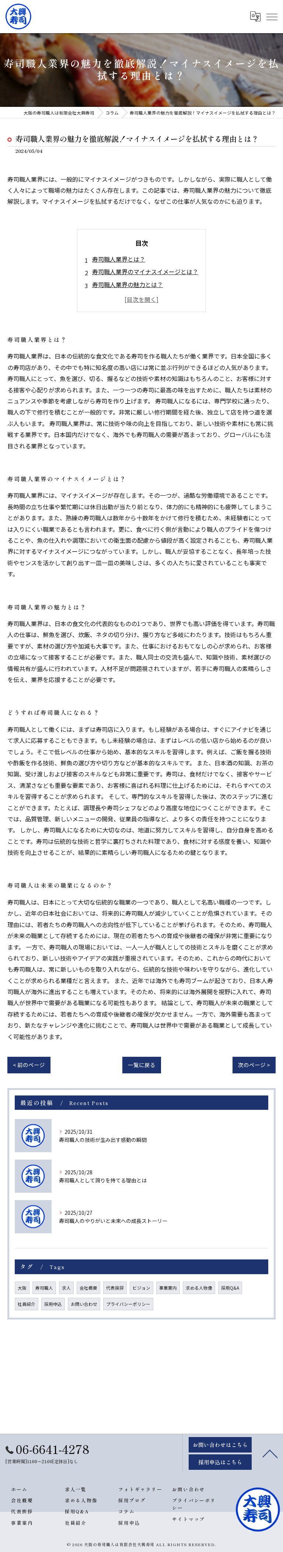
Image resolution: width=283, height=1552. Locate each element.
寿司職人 (44, 1288)
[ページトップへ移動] (270, 1453)
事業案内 (168, 1288)
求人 (66, 1288)
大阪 (22, 1288)
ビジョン (141, 1288)
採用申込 (53, 1304)
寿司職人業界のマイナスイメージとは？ (145, 271)
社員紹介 (26, 1304)
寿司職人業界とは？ (118, 259)
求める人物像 (199, 1288)
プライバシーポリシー (128, 1304)
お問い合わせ (84, 1304)
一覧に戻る (142, 1065)
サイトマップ (188, 1519)
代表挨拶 (115, 1288)
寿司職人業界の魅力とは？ (127, 284)
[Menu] (271, 16)
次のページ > (254, 1065)
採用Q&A (230, 1288)
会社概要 (88, 1288)
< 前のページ (29, 1065)
